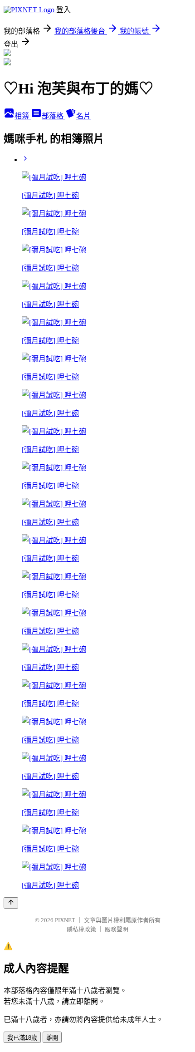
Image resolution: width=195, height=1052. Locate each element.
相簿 (23, 116)
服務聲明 (116, 929)
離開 (52, 1037)
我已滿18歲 (22, 1037)
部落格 (53, 116)
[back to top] (11, 903)
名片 (83, 116)
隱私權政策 (81, 929)
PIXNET (65, 920)
